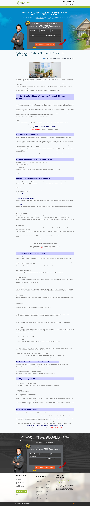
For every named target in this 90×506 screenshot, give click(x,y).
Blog (52, 7)
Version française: (58, 504)
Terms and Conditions (52, 46)
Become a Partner (66, 7)
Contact (58, 7)
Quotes (21, 7)
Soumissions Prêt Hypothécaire (67, 504)
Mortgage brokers (43, 7)
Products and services (30, 7)
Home (44, 58)
